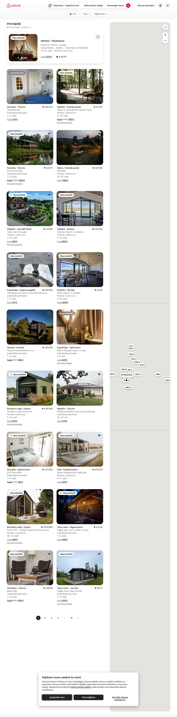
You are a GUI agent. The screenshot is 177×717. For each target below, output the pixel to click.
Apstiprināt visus (57, 697)
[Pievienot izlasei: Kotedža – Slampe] (99, 256)
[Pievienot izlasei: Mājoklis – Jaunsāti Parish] (49, 194)
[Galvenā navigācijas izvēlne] (167, 5)
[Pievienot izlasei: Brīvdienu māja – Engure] (49, 374)
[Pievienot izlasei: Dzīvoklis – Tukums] (49, 72)
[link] (32, 618)
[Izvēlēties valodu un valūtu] (160, 5)
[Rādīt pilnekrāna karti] (165, 27)
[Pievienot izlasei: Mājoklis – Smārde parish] (99, 72)
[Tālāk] (78, 618)
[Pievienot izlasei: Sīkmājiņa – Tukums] (49, 554)
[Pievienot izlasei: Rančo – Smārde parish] (99, 133)
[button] (46, 56)
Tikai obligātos (88, 697)
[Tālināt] (165, 40)
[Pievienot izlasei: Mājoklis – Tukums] (99, 374)
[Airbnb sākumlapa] (14, 5)
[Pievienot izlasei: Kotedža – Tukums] (49, 133)
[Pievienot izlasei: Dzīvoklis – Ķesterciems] (49, 435)
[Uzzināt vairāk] (30, 27)
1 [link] (38, 618)
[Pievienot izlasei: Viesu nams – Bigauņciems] (99, 493)
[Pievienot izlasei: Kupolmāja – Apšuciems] (99, 313)
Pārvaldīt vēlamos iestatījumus (120, 698)
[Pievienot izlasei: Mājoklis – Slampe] (99, 194)
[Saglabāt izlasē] (98, 37)
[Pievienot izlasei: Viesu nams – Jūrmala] (99, 554)
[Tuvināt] (165, 35)
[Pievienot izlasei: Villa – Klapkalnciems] (99, 435)
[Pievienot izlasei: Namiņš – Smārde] (49, 313)
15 (71, 618)
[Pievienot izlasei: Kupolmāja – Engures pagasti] (49, 256)
